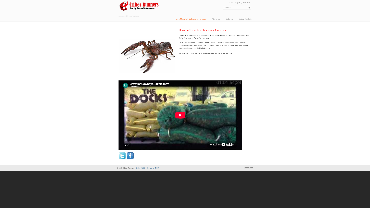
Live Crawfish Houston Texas (140, 6)
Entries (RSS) (140, 168)
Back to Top (248, 168)
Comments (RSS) (153, 168)
